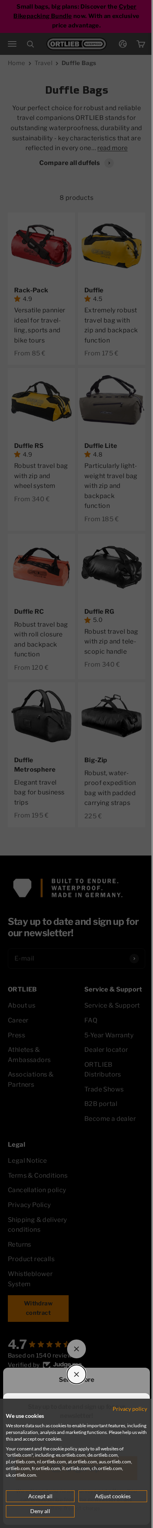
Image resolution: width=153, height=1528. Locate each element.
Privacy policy (124, 1408)
